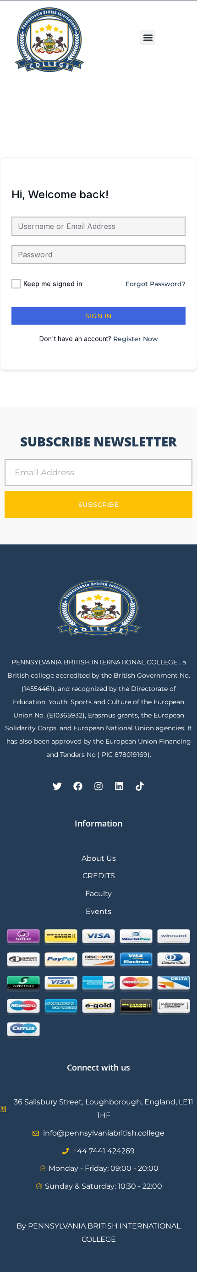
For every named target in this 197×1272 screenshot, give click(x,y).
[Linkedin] (119, 786)
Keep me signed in (52, 284)
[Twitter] (57, 786)
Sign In (98, 316)
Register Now (135, 339)
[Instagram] (98, 786)
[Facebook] (78, 786)
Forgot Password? (156, 284)
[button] (147, 37)
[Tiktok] (140, 786)
